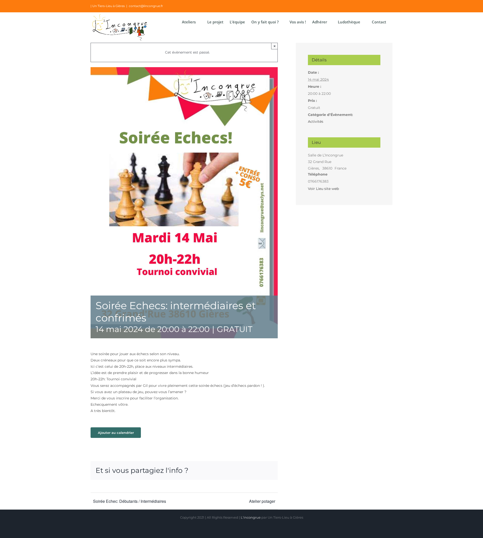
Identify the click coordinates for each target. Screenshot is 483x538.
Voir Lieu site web (323, 188)
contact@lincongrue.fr (146, 6)
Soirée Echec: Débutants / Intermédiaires (129, 501)
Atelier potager (262, 501)
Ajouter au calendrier (116, 433)
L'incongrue (251, 517)
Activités (315, 121)
